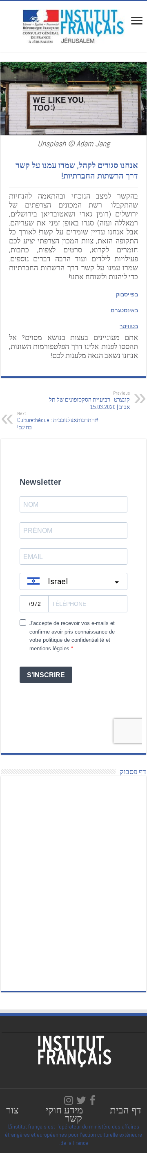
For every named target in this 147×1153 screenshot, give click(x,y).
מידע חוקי (64, 1110)
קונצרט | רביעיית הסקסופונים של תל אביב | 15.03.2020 (89, 400)
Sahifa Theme (17, 1126)
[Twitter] (81, 1100)
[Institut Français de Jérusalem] (73, 25)
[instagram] (68, 1100)
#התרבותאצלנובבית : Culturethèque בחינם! (57, 421)
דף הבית (125, 1110)
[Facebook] (92, 1100)
